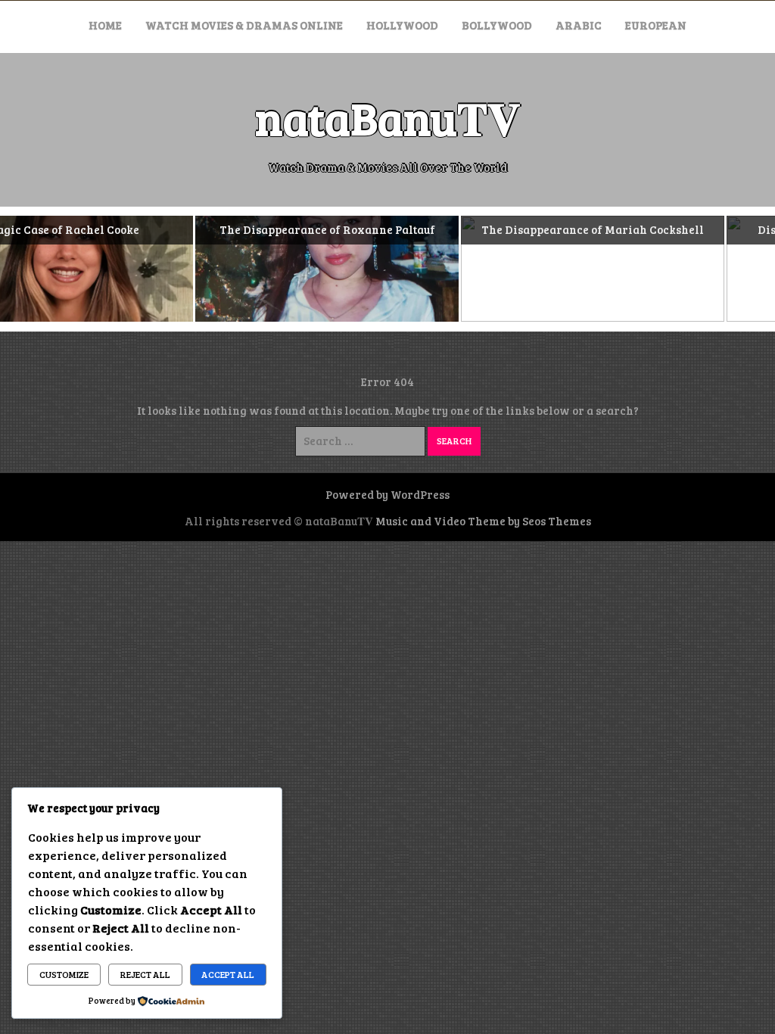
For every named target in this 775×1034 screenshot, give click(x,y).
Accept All (227, 974)
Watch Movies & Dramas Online (244, 25)
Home (105, 25)
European (655, 25)
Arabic (579, 25)
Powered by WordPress (387, 494)
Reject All (145, 974)
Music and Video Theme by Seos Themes (483, 520)
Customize (64, 974)
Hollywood (402, 25)
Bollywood (497, 25)
